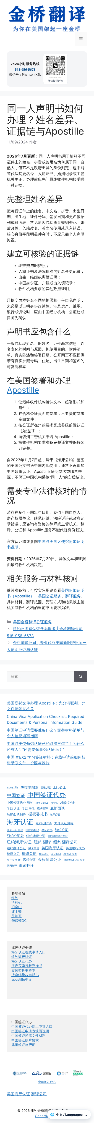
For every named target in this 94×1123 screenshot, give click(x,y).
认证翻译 (56, 854)
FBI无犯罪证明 (29, 787)
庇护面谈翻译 (16, 814)
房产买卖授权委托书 (26, 966)
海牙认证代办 (44, 823)
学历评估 (28, 808)
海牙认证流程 (63, 823)
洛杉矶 (16, 902)
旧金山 (16, 907)
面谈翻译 (26, 865)
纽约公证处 (15, 836)
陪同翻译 (12, 865)
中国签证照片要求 (25, 1040)
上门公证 (59, 787)
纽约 (14, 898)
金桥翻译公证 (49, 859)
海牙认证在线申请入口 (28, 952)
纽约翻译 (42, 842)
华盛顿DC (19, 920)
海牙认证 (20, 822)
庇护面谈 (57, 808)
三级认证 (46, 787)
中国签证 (16, 795)
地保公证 (67, 802)
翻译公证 (29, 853)
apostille (12, 787)
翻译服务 (73, 596)
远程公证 (29, 860)
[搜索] (80, 676)
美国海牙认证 (52, 848)
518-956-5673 (25, 69)
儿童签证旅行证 (23, 1045)
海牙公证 (55, 814)
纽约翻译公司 (65, 842)
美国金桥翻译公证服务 (32, 622)
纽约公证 (61, 830)
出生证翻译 (42, 803)
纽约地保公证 (35, 836)
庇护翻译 (42, 808)
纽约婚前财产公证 (58, 836)
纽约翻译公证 (16, 848)
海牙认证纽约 (15, 830)
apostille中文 (21, 979)
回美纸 (54, 803)
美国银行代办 (75, 848)
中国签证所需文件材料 (28, 1035)
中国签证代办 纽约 (20, 803)
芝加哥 (16, 916)
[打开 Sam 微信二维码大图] (55, 66)
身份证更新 (14, 860)
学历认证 (13, 808)
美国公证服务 (49, 596)
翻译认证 (44, 854)
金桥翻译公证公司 (74, 860)
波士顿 (16, 911)
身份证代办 (70, 854)
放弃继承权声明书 (25, 975)
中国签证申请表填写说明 (30, 1031)
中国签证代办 (46, 795)
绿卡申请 (33, 848)
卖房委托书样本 (23, 970)
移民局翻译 (32, 830)
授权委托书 (38, 814)
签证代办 (47, 830)
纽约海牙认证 (19, 842)
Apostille (23, 390)
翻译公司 (13, 854)
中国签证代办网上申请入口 (31, 1026)
